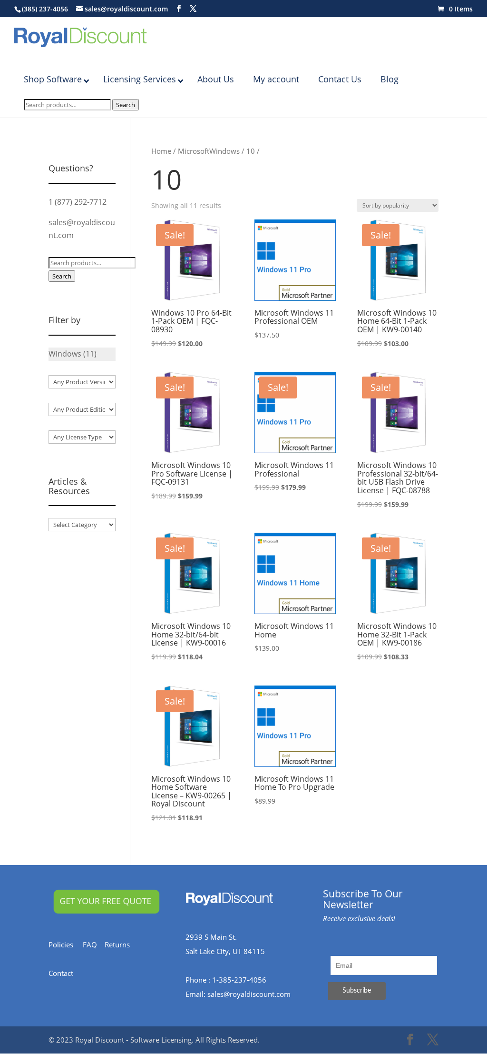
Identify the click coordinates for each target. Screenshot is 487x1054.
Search (125, 104)
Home (161, 151)
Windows (224, 151)
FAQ (94, 944)
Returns (122, 944)
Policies (66, 944)
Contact (66, 973)
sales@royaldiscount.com (249, 994)
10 (250, 151)
